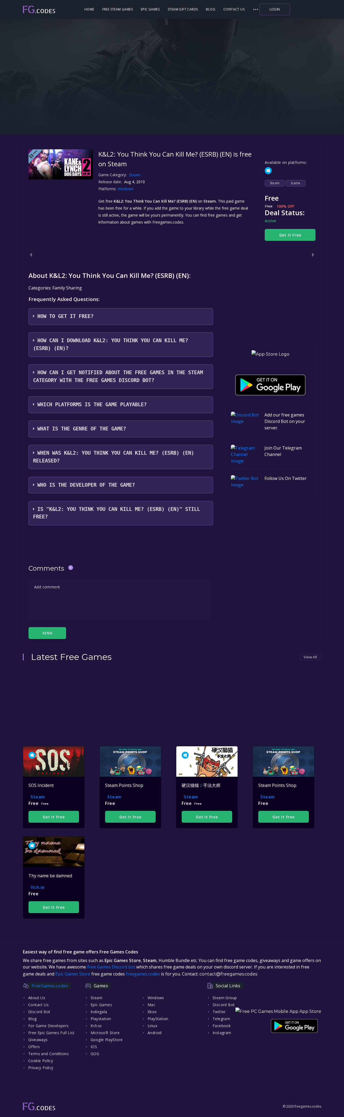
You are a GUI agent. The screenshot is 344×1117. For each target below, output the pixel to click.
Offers (34, 1046)
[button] (256, 9)
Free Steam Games (117, 9)
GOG (95, 1053)
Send (47, 633)
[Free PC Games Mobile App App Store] (278, 1011)
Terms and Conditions (48, 1053)
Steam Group (225, 997)
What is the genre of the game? (81, 429)
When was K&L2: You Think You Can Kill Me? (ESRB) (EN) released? (113, 457)
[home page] (49, 9)
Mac (151, 1004)
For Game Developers (48, 1025)
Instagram (222, 1032)
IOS (94, 1046)
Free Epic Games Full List (51, 1032)
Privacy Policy (40, 1067)
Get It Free (290, 235)
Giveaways (38, 1039)
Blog (210, 9)
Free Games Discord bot (111, 967)
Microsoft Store (105, 1032)
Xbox (152, 1011)
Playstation (101, 1018)
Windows (126, 188)
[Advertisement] (172, 99)
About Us (36, 997)
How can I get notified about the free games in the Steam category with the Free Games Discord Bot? (118, 376)
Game (295, 183)
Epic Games (150, 9)
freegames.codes (143, 974)
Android (155, 1032)
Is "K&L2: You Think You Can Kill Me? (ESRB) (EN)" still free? (116, 513)
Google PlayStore (107, 1039)
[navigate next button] (313, 254)
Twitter (219, 1011)
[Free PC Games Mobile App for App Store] (270, 354)
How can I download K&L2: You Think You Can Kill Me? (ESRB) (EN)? (110, 344)
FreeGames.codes (49, 986)
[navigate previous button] (31, 254)
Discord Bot (39, 1011)
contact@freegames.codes (228, 974)
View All (310, 657)
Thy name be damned (50, 876)
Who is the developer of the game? (86, 485)
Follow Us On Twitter (285, 478)
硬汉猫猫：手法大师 (201, 785)
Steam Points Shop (124, 785)
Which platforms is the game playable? (92, 404)
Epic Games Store (72, 974)
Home (89, 9)
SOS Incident (41, 785)
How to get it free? (65, 316)
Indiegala (99, 1011)
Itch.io (38, 887)
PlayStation (158, 1018)
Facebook (222, 1025)
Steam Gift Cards (183, 9)
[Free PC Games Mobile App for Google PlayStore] (270, 385)
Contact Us (234, 9)
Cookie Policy (40, 1060)
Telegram (221, 1018)
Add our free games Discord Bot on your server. (284, 421)
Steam (134, 174)
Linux (152, 1025)
